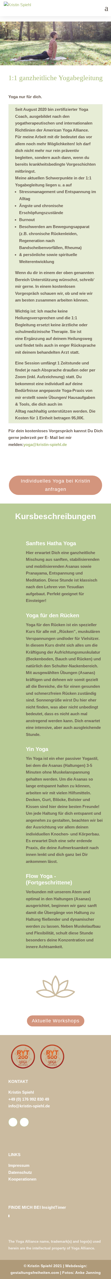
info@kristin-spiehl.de (29, 1106)
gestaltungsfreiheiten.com (35, 1272)
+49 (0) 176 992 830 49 (28, 1099)
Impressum (18, 1165)
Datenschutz (20, 1172)
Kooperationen (22, 1179)
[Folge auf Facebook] (13, 1122)
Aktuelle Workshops (55, 1020)
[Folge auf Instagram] (24, 1122)
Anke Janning (88, 1272)
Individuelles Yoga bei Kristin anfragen (55, 485)
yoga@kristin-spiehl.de (45, 444)
